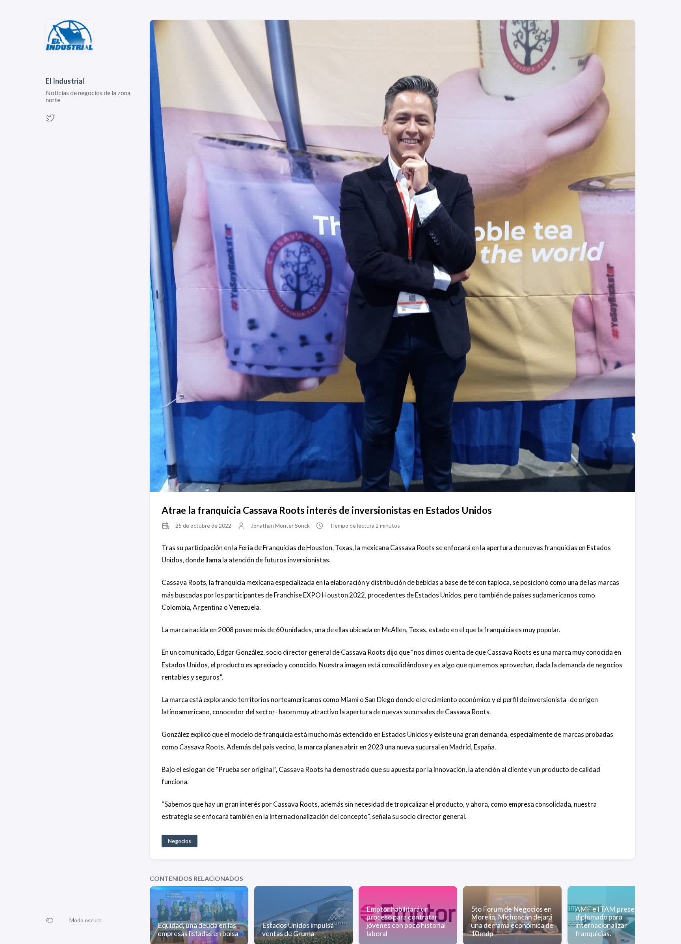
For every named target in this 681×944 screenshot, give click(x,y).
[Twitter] (50, 120)
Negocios (179, 840)
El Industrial (65, 81)
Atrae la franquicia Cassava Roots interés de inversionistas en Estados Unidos (327, 510)
